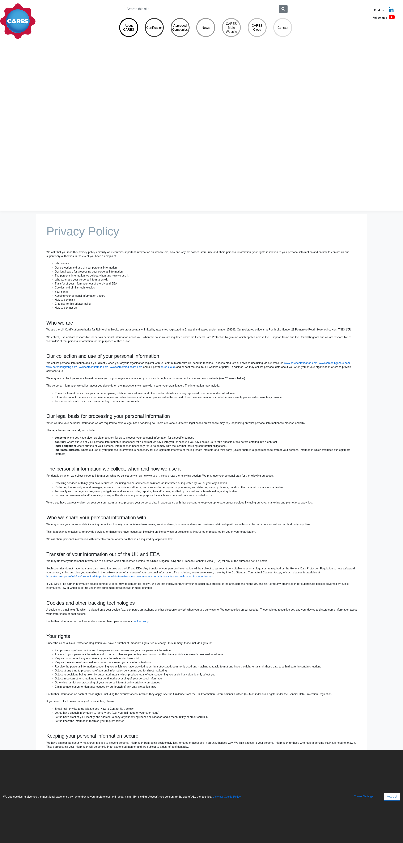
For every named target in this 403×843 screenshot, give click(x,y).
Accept (392, 796)
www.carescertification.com (300, 362)
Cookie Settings (363, 796)
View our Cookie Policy (227, 796)
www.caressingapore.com (334, 362)
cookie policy (141, 621)
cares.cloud (168, 366)
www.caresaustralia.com (93, 366)
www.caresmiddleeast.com (126, 366)
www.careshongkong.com (61, 366)
